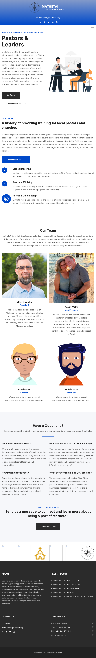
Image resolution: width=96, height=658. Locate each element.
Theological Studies (61, 631)
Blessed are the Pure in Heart (66, 588)
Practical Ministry (60, 627)
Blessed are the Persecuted (65, 580)
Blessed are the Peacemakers (65, 584)
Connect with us (13, 104)
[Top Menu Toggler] (92, 28)
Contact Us (46, 526)
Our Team (10, 95)
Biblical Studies (59, 623)
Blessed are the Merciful (63, 592)
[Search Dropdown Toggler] (40, 22)
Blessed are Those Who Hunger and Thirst (72, 596)
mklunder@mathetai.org (49, 17)
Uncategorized (58, 635)
